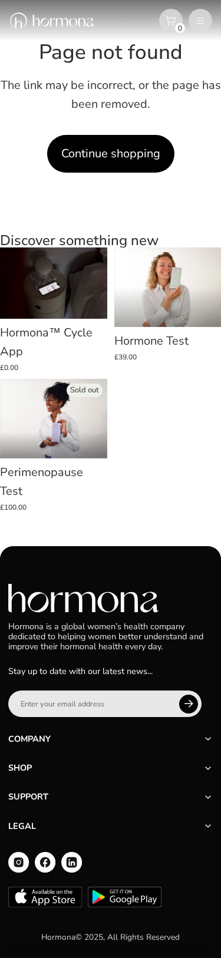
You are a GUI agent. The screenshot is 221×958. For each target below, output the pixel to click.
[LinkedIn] (71, 862)
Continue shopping (110, 153)
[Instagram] (18, 862)
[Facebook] (45, 862)
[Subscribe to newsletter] (188, 704)
